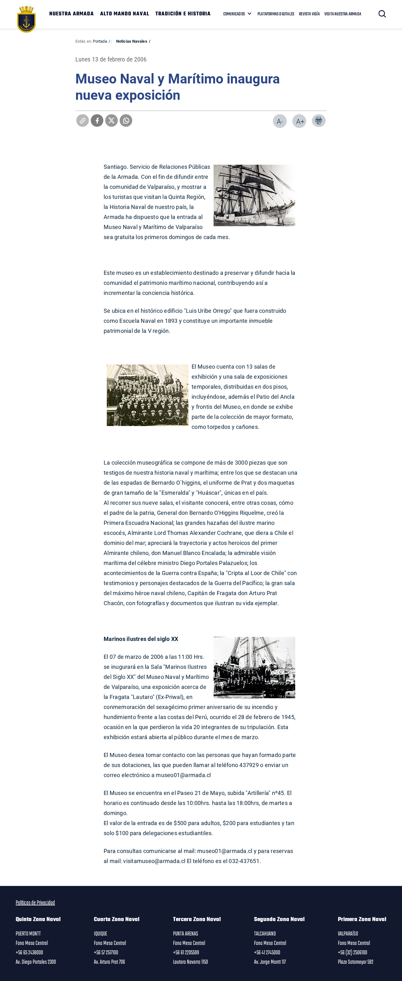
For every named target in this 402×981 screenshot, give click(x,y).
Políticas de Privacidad (35, 903)
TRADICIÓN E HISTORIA (183, 14)
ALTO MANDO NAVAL (124, 14)
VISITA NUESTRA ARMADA (342, 14)
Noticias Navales (131, 41)
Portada (100, 41)
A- (280, 121)
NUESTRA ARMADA (71, 14)
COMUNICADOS (234, 14)
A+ (300, 121)
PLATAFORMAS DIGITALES (276, 14)
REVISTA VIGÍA (309, 14)
